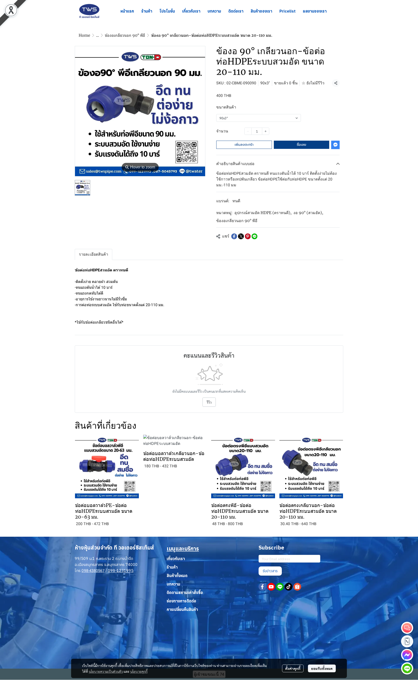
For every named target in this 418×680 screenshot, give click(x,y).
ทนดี (236, 200)
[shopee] (297, 587)
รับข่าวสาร (270, 571)
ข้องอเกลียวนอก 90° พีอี (125, 35)
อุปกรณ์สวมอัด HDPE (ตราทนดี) (262, 212)
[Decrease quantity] (248, 131)
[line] (280, 587)
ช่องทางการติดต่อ (181, 601)
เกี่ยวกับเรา (176, 558)
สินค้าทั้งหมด (177, 575)
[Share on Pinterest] (248, 236)
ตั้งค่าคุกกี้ (292, 668)
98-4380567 (94, 570)
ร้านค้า (172, 567)
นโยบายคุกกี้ (139, 671)
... (97, 35)
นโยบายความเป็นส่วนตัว (106, 671)
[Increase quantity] (265, 131)
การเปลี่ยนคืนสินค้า (182, 609)
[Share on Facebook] (234, 236)
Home (84, 35)
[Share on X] (241, 236)
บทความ (173, 584)
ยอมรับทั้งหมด (322, 668)
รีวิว (209, 402)
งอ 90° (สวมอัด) (308, 212)
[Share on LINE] (254, 236)
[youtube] (271, 587)
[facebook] (262, 587)
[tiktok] (288, 587)
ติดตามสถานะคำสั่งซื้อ (185, 592)
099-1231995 (121, 570)
